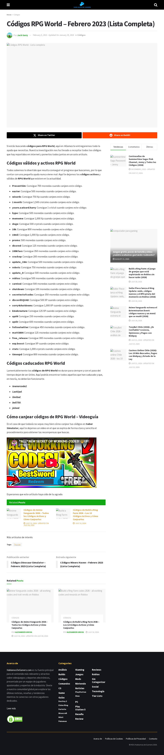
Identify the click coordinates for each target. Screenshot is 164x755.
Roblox (96, 674)
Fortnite (62, 709)
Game (61, 692)
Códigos (16, 14)
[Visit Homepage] (82, 5)
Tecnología (98, 691)
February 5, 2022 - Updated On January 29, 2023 (53, 35)
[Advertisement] (134, 201)
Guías (61, 697)
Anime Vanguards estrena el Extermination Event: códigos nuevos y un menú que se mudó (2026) (143, 312)
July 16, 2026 (80, 523)
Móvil (60, 717)
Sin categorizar (98, 680)
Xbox (77, 696)
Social (95, 686)
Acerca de (98, 738)
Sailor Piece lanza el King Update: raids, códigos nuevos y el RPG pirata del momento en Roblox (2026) (142, 292)
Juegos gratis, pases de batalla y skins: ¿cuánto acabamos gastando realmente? (134, 253)
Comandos (64, 683)
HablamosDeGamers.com (19, 670)
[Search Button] (155, 5)
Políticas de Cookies (114, 738)
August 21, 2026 (122, 259)
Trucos (17, 544)
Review (79, 718)
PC (76, 701)
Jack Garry (22, 35)
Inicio (9, 14)
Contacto (153, 738)
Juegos (79, 674)
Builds (61, 674)
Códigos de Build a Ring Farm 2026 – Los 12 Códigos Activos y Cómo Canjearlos (85, 514)
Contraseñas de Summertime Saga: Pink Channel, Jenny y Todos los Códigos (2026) (142, 160)
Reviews (96, 669)
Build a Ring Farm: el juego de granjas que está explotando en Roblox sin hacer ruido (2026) (142, 273)
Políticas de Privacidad (136, 738)
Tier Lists (97, 695)
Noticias (79, 688)
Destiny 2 (62, 701)
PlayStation (80, 692)
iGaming (79, 669)
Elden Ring (63, 705)
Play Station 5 (80, 708)
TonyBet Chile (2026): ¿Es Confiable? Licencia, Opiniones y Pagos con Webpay (141, 331)
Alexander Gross (23, 632)
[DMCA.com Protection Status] (15, 718)
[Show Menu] (8, 5)
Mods (78, 678)
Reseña (79, 714)
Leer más (11, 708)
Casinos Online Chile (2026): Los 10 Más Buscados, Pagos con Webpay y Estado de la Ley (143, 355)
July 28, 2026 (136, 281)
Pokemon (62, 721)
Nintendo (80, 683)
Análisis (62, 669)
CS (59, 688)
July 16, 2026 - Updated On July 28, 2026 (36, 524)
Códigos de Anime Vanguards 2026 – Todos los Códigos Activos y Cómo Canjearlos (36, 514)
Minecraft (62, 713)
